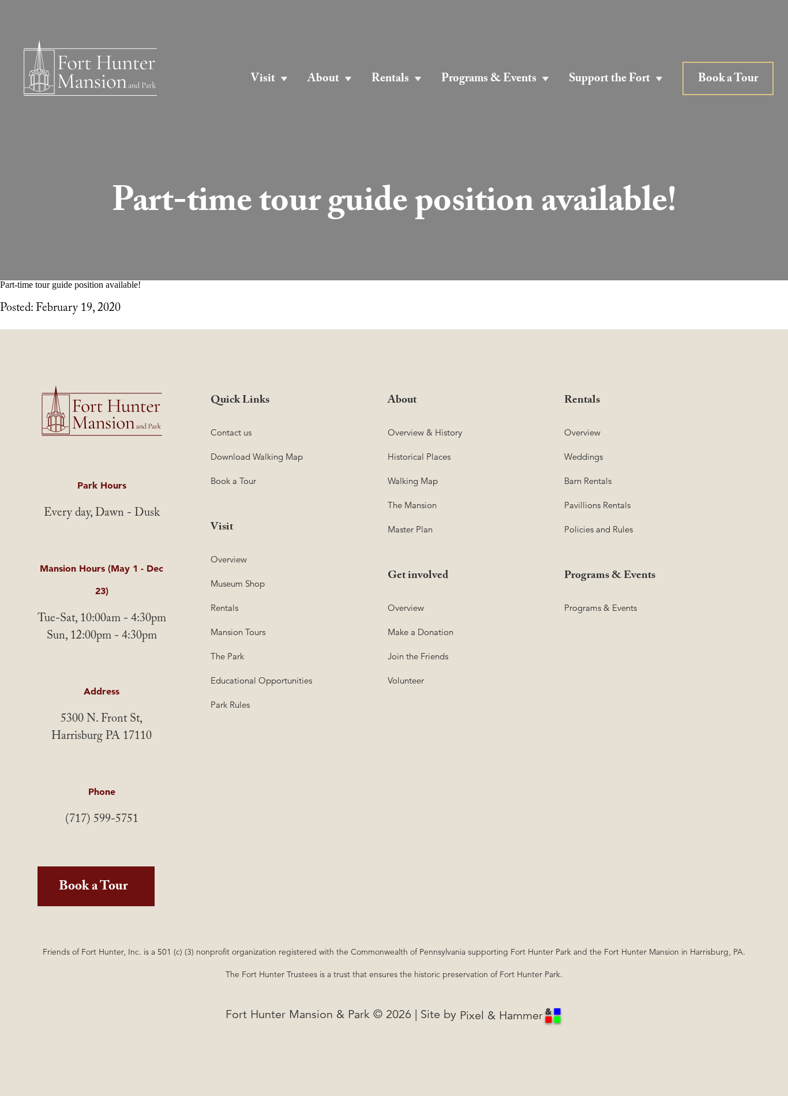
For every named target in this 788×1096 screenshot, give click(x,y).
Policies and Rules (598, 529)
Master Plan (410, 529)
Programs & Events (488, 79)
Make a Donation (420, 631)
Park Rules (230, 704)
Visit (263, 79)
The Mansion (412, 505)
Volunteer (406, 680)
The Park (227, 656)
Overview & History (425, 432)
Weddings (583, 456)
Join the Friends (418, 656)
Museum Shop (238, 583)
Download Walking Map (257, 456)
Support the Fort (609, 79)
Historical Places (419, 456)
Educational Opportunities (261, 680)
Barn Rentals (587, 480)
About (323, 79)
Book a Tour (728, 79)
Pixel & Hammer (501, 1015)
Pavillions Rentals (597, 505)
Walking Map (413, 480)
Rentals (390, 79)
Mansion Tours (238, 631)
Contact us (231, 432)
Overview (229, 559)
